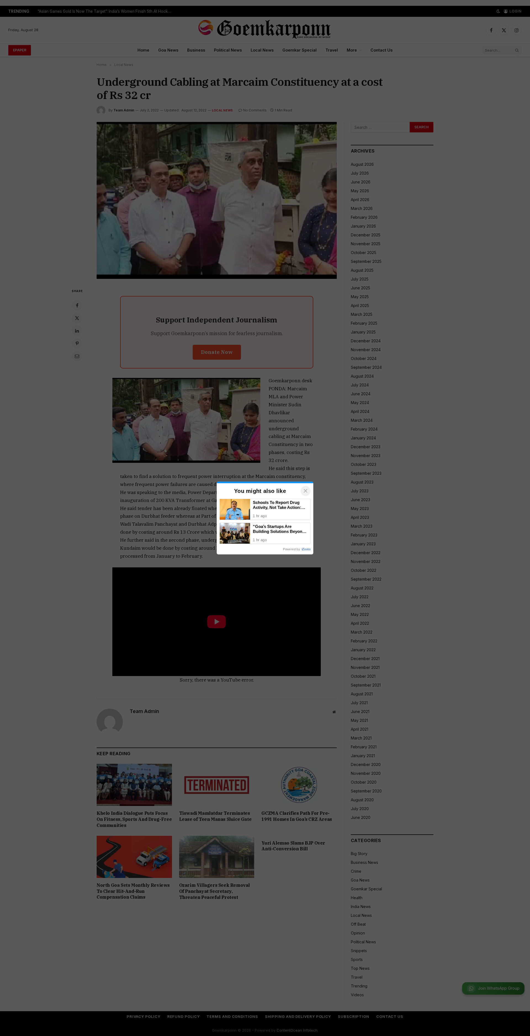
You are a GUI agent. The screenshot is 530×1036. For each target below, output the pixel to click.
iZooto (306, 549)
